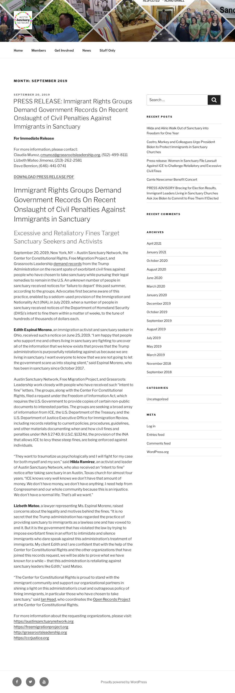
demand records (67, 264)
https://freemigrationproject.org (41, 627)
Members (38, 50)
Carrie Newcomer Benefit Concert (172, 179)
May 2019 (154, 346)
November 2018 (159, 363)
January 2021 (156, 252)
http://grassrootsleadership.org (40, 632)
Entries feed (155, 434)
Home (18, 50)
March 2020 (156, 286)
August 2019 (156, 329)
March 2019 (156, 355)
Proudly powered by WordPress (124, 682)
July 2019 (154, 338)
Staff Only (107, 50)
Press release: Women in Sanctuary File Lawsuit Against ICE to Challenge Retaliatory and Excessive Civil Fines (184, 166)
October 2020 (157, 260)
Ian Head (48, 599)
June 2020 (154, 278)
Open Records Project (111, 599)
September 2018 (159, 372)
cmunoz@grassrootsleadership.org (70, 155)
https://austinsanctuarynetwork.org (44, 621)
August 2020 (156, 269)
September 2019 (159, 321)
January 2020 (157, 295)
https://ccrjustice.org (31, 638)
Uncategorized (157, 399)
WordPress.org (158, 452)
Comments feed (159, 443)
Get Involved (64, 50)
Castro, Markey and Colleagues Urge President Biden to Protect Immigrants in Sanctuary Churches (181, 147)
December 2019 (159, 303)
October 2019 (157, 312)
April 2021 (154, 243)
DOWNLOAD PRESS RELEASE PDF (44, 177)
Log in (151, 426)
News (86, 50)
